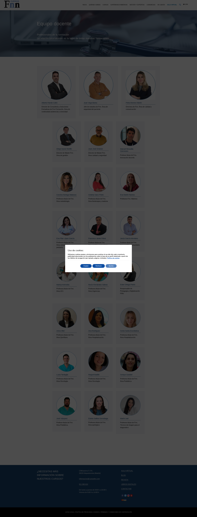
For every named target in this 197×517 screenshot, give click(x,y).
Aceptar (86, 266)
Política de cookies (113, 258)
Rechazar (99, 266)
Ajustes (111, 266)
